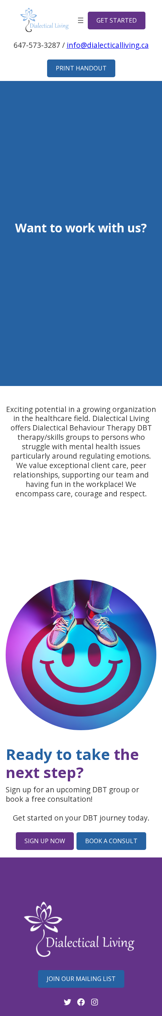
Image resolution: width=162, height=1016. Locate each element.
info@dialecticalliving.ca (108, 45)
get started (116, 20)
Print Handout (81, 68)
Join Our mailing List (81, 979)
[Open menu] (80, 20)
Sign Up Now (44, 841)
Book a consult (111, 841)
